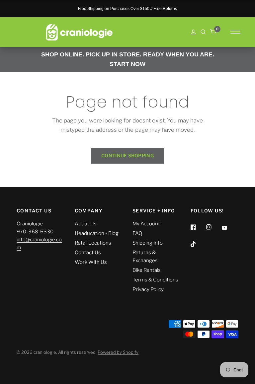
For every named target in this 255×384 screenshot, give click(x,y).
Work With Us (91, 262)
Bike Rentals (146, 270)
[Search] (203, 32)
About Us (86, 224)
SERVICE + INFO (153, 210)
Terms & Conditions (155, 280)
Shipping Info (147, 243)
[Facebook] (198, 227)
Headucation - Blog (97, 233)
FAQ (137, 233)
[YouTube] (229, 228)
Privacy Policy (148, 289)
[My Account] (193, 32)
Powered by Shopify (118, 352)
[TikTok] (198, 244)
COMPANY (89, 210)
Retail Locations (93, 243)
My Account (146, 224)
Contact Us (88, 253)
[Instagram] (213, 227)
